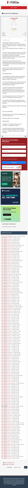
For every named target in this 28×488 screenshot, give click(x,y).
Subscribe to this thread (9, 464)
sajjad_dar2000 (14, 18)
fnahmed (10, 352)
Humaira (10, 311)
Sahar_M (10, 237)
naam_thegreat (11, 260)
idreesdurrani (11, 439)
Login (12, 7)
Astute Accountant (12, 424)
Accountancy (11, 478)
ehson (10, 240)
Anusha (10, 259)
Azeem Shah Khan (12, 245)
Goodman (10, 331)
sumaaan (10, 291)
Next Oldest (6, 224)
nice (9, 288)
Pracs (15, 236)
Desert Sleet (11, 246)
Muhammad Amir (12, 456)
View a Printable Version (9, 462)
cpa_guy (10, 239)
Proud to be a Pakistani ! (7, 236)
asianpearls (11, 274)
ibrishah (10, 297)
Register (15, 7)
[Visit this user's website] (2, 136)
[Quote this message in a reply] (25, 136)
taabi (9, 286)
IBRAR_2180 (11, 308)
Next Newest (12, 224)
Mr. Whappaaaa (11, 251)
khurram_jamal (11, 266)
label (9, 320)
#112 (25, 40)
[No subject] (4, 237)
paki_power (10, 305)
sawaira (10, 309)
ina (9, 435)
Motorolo (10, 354)
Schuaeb (10, 430)
